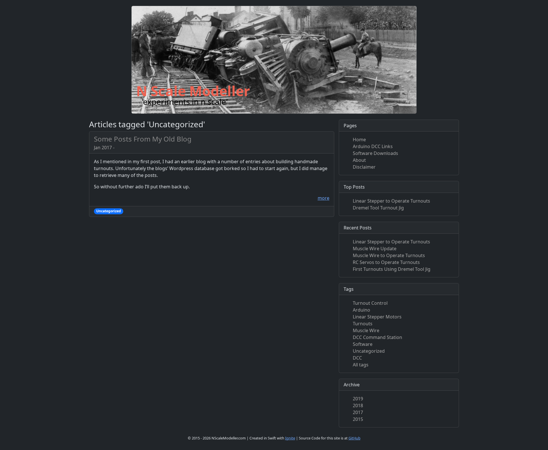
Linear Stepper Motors (377, 317)
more (323, 198)
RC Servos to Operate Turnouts (386, 262)
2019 (358, 398)
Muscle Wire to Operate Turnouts (389, 255)
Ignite (290, 438)
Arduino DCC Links (373, 146)
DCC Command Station (377, 337)
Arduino (361, 310)
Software (362, 344)
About (359, 160)
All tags (360, 365)
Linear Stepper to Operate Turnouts (391, 201)
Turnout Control (370, 303)
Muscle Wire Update (374, 248)
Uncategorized (369, 351)
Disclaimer (364, 167)
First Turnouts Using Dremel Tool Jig (391, 269)
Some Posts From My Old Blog (143, 139)
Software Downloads (375, 153)
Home (359, 139)
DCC (357, 358)
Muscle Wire (366, 330)
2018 (358, 405)
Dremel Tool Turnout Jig (378, 208)
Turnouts (362, 323)
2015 (358, 419)
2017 (358, 412)
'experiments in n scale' (185, 101)
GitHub (354, 438)
